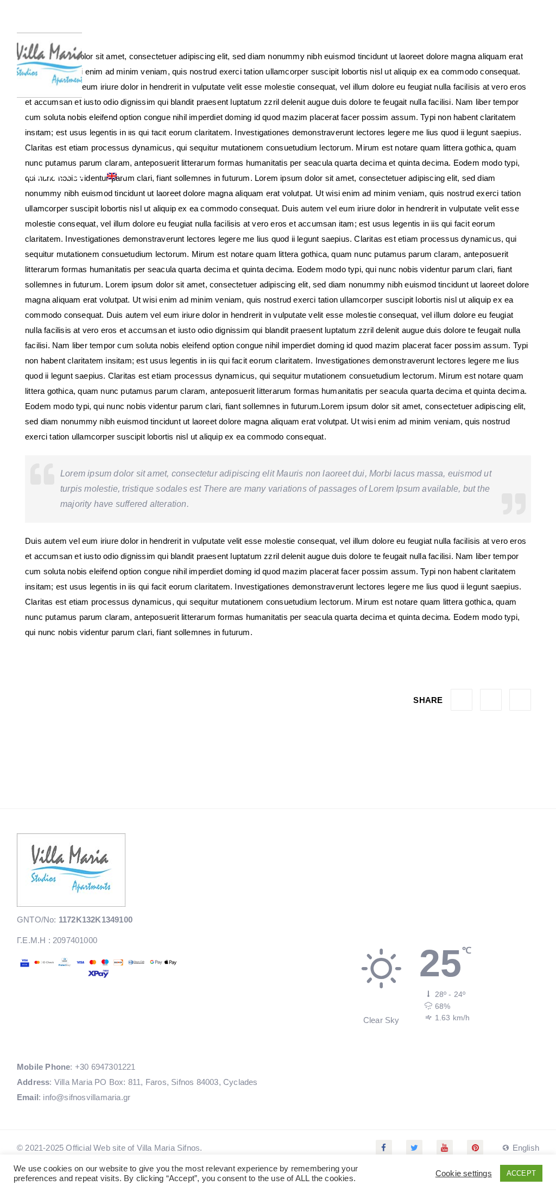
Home (42, 127)
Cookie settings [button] (463, 1173)
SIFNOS (434, 127)
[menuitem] (117, 176)
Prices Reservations (252, 127)
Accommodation (129, 127)
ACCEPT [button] (521, 1173)
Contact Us (56, 176)
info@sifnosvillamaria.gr (86, 1097)
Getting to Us (360, 127)
